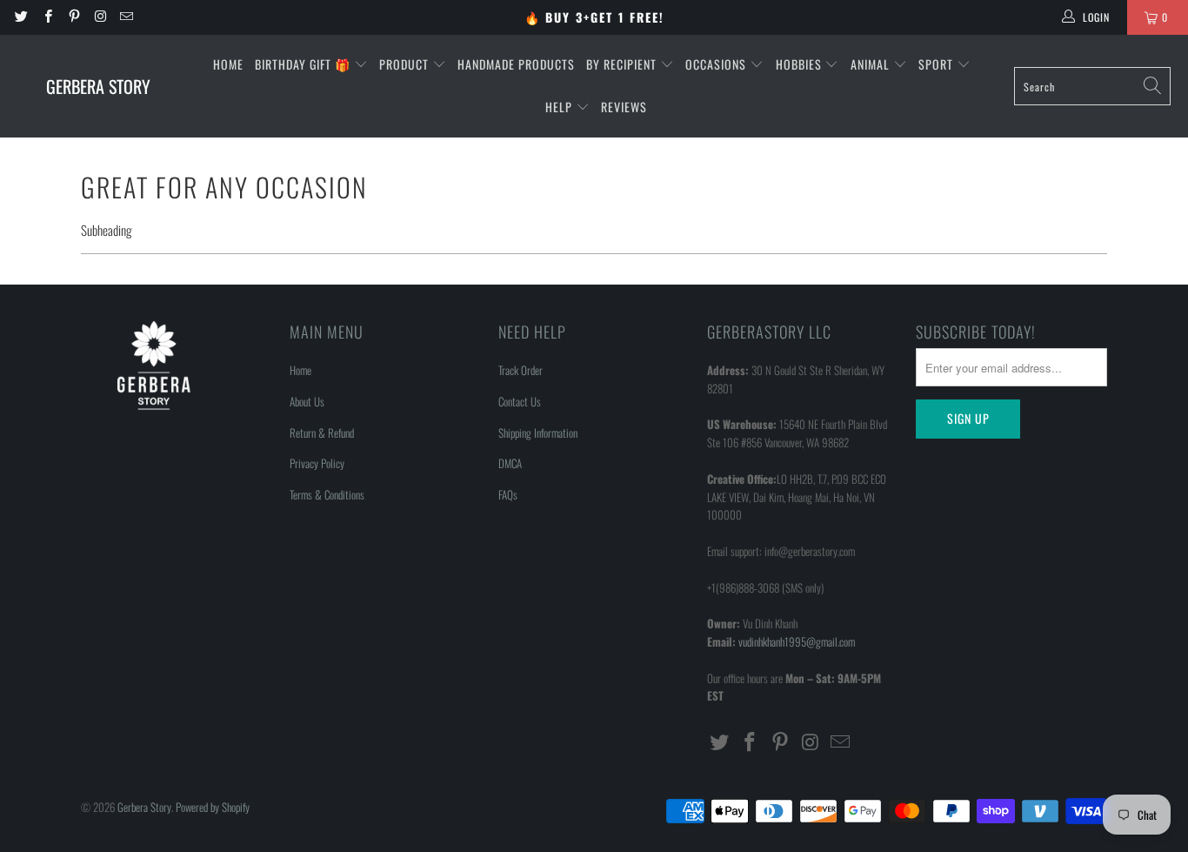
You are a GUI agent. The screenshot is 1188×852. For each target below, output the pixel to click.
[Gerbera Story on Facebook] (46, 17)
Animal (872, 64)
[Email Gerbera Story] (125, 17)
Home (228, 64)
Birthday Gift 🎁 (304, 64)
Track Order (520, 370)
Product (405, 64)
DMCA (510, 463)
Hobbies (800, 64)
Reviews (624, 106)
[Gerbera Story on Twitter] (20, 17)
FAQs (507, 494)
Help (560, 106)
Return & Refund (322, 432)
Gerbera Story (144, 806)
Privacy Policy (317, 463)
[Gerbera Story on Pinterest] (73, 17)
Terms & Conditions (327, 494)
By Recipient (623, 64)
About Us (307, 401)
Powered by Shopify (213, 806)
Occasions (717, 64)
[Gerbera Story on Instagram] (99, 17)
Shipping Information (537, 432)
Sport (937, 64)
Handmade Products (516, 64)
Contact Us (519, 401)
